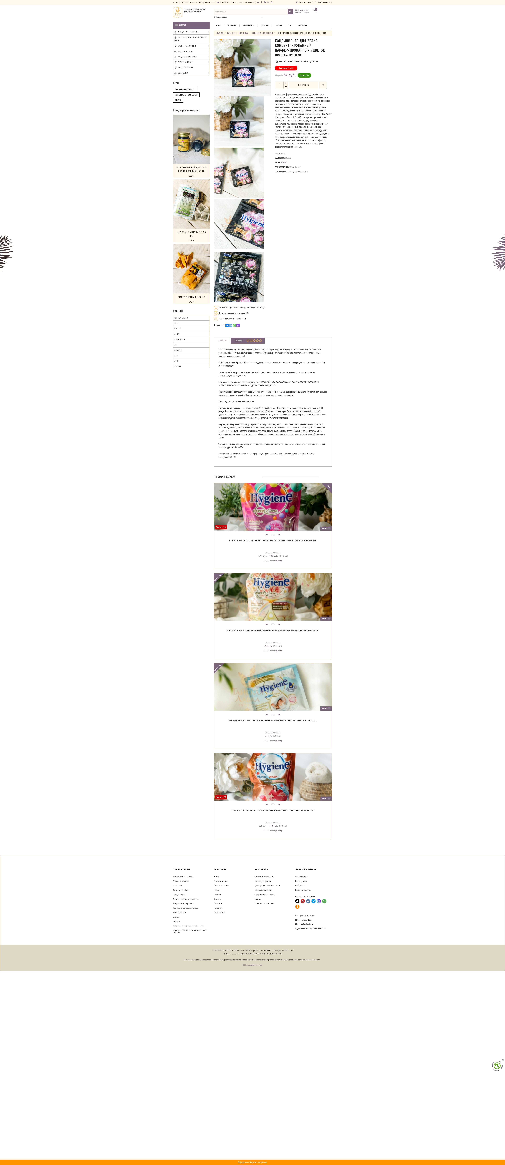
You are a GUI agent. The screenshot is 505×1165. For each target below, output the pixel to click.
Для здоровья (185, 51)
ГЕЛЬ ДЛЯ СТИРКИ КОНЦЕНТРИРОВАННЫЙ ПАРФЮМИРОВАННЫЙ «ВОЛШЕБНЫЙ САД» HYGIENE (273, 810)
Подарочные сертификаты (186, 908)
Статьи (176, 917)
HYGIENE (284, 162)
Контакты (302, 26)
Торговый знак (221, 881)
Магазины (232, 26)
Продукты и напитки (188, 32)
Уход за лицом (185, 62)
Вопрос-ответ (179, 912)
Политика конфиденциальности (188, 926)
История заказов (303, 890)
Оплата (279, 26)
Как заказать (248, 26)
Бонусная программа (183, 903)
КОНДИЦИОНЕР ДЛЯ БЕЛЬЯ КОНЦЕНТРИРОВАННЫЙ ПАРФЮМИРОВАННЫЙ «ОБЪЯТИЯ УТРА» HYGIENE (273, 720)
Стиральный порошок (185, 90)
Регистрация (301, 881)
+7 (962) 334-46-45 (205, 2)
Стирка (178, 100)
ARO (176, 356)
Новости (217, 894)
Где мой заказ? (247, 2)
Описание (222, 340)
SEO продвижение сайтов (252, 965)
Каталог (231, 33)
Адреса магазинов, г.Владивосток (310, 928)
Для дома (183, 73)
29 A (176, 323)
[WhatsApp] (234, 325)
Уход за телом (185, 67)
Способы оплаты (181, 881)
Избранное (300, 886)
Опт (290, 26)
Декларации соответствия (267, 886)
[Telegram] (230, 325)
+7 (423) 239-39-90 (184, 2)
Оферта (176, 921)
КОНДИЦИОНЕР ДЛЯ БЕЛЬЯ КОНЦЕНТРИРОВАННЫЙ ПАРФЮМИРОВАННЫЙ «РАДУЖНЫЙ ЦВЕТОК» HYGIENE (273, 630)
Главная (219, 33)
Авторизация (304, 2)
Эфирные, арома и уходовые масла (190, 39)
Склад (216, 890)
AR (175, 345)
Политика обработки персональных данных (190, 931)
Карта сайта (220, 912)
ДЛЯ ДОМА (243, 33)
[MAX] (238, 325)
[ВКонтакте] (227, 325)
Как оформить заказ (183, 877)
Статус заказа (179, 894)
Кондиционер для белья (186, 95)
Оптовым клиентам (263, 877)
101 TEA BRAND (181, 318)
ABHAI (177, 334)
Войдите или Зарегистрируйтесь (252, 1162)
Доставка (265, 26)
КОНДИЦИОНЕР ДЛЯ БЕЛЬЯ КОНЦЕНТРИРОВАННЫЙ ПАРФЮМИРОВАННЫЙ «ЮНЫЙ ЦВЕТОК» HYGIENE (272, 540)
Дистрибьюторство (263, 890)
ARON (176, 361)
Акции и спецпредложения (186, 899)
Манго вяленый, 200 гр (191, 297)
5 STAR (177, 329)
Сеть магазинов (221, 886)
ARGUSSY (178, 350)
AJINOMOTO (179, 339)
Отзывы (238, 340)
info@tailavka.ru (228, 2)
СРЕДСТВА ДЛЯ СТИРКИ (262, 33)
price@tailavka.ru (305, 924)
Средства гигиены (187, 46)
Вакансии (218, 908)
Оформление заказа (264, 894)
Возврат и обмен (181, 890)
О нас (218, 26)
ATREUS (177, 366)
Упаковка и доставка (264, 903)
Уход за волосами (187, 57)
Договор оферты (262, 881)
